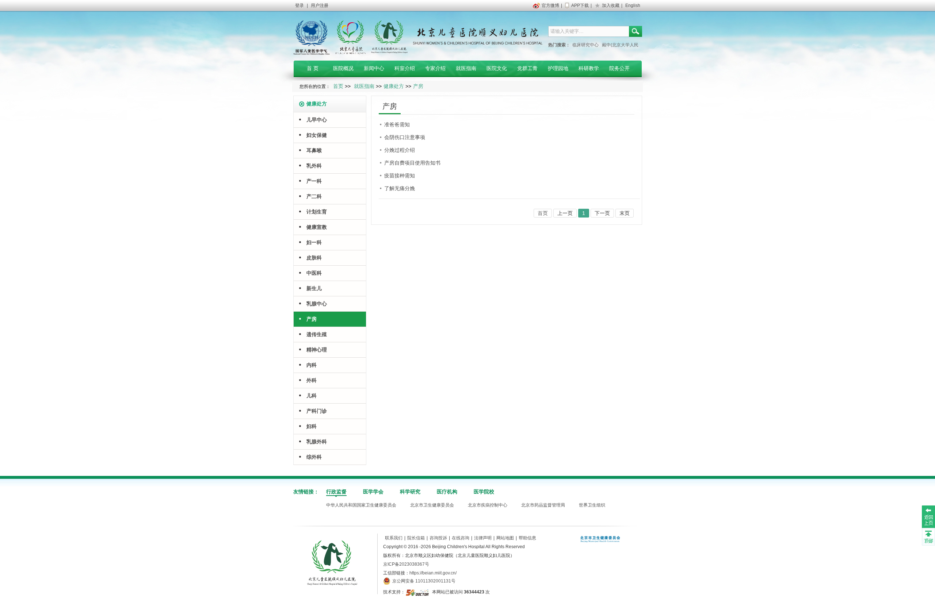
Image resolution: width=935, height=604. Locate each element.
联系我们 (393, 537)
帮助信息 (527, 537)
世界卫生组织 (592, 505)
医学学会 (373, 492)
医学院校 (484, 492)
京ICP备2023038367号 (406, 564)
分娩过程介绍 (399, 150)
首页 (338, 86)
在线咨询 (460, 537)
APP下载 (580, 5)
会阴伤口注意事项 (404, 137)
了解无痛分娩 (399, 188)
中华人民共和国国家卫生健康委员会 (361, 505)
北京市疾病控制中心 (487, 505)
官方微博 (550, 5)
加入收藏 (610, 5)
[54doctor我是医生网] (418, 592)
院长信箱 (416, 537)
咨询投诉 (438, 537)
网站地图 (505, 537)
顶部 (928, 536)
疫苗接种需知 (399, 175)
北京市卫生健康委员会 (432, 505)
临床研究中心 (585, 44)
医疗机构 (447, 492)
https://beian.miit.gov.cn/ (433, 573)
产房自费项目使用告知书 (412, 163)
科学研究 (410, 492)
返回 (928, 516)
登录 (299, 5)
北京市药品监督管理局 (543, 505)
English (632, 5)
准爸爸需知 (397, 124)
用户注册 (319, 5)
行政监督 (336, 492)
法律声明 (483, 537)
